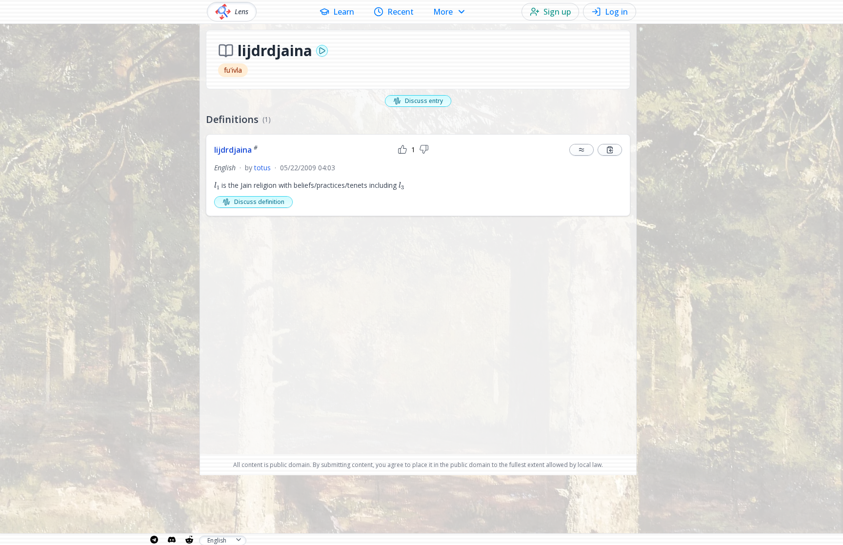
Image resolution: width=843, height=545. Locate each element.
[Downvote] (424, 149)
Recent (400, 11)
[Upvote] (402, 149)
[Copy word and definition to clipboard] (610, 150)
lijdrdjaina (236, 149)
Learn (343, 11)
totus (262, 167)
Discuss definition (259, 202)
